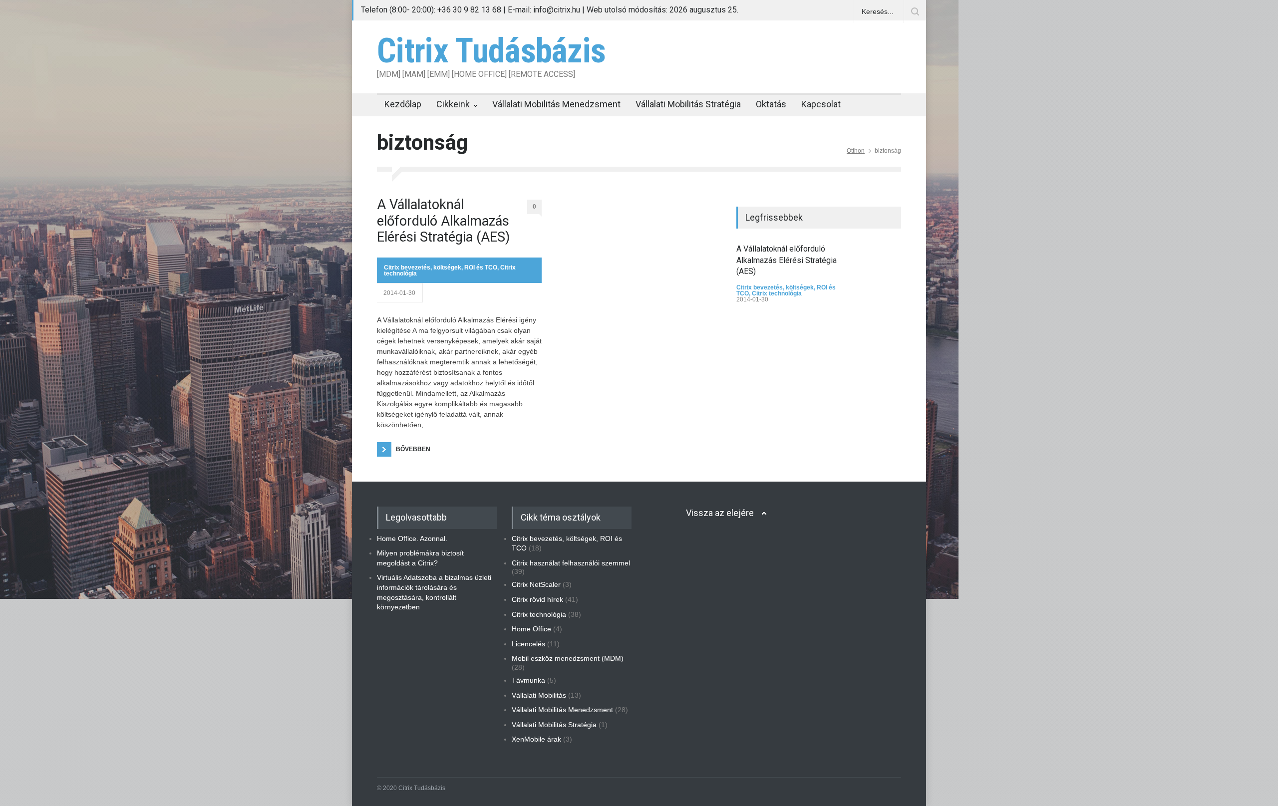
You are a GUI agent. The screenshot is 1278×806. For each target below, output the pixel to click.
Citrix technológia (777, 293)
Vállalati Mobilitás (539, 695)
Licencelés (528, 644)
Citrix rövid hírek (537, 599)
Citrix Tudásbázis (491, 51)
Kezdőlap (402, 104)
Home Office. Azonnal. (412, 538)
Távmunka (528, 680)
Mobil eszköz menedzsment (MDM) (568, 658)
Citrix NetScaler (536, 584)
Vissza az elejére (720, 513)
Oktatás (771, 104)
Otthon (856, 150)
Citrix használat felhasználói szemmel (571, 563)
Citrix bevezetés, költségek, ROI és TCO (440, 267)
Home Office (531, 629)
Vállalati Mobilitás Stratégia (688, 104)
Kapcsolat (821, 104)
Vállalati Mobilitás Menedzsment (556, 104)
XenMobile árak (536, 739)
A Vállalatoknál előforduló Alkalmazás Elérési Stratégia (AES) (443, 221)
